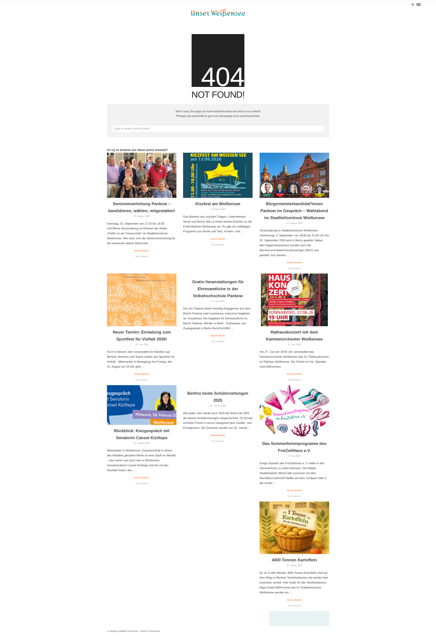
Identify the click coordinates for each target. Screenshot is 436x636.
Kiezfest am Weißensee (217, 203)
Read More (294, 263)
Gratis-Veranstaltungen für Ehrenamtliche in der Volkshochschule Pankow (218, 288)
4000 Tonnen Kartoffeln (294, 560)
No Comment (294, 268)
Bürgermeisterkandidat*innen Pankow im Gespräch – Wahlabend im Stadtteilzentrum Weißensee (294, 210)
